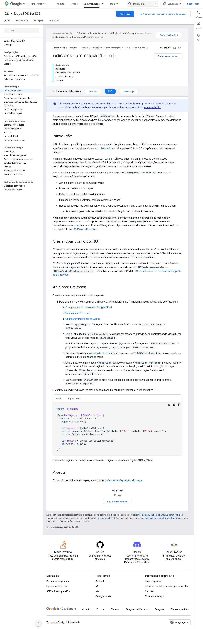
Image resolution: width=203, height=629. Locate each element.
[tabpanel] (117, 429)
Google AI (159, 609)
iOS (6, 14)
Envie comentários (168, 56)
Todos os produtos (180, 609)
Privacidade (74, 622)
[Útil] (174, 47)
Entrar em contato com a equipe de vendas (164, 13)
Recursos (55, 20)
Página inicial (59, 48)
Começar (125, 13)
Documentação (91, 3)
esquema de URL (152, 107)
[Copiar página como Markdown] (111, 56)
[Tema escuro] (174, 404)
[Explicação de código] (168, 404)
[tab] (58, 398)
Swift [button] (58, 398)
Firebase (115, 609)
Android (93, 91)
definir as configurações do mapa (123, 480)
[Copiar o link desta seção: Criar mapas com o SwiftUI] (102, 242)
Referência (22, 20)
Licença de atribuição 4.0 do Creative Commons (156, 515)
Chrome (100, 609)
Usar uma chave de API (78, 313)
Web (98, 591)
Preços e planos (153, 581)
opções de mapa (98, 353)
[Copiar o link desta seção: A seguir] (70, 473)
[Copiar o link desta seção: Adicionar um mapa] (89, 287)
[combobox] (142, 4)
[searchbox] (21, 30)
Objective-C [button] (74, 398)
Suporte (149, 591)
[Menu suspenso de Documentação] (103, 4)
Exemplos (39, 20)
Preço (74, 3)
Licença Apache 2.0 (106, 518)
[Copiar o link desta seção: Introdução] (75, 136)
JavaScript (129, 91)
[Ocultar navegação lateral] (38, 623)
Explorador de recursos (57, 586)
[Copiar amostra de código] (179, 404)
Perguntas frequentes (57, 581)
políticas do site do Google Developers (163, 518)
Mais (112, 3)
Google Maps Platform (91, 48)
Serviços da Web (104, 596)
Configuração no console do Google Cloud (88, 307)
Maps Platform (34, 4)
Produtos (61, 3)
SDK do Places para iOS (58, 591)
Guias (7, 20)
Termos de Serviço (154, 596)
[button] (20, 113)
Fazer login (193, 4)
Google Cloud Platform (137, 609)
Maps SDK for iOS (27, 14)
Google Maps (108, 148)
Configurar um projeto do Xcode (82, 318)
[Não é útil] (179, 47)
